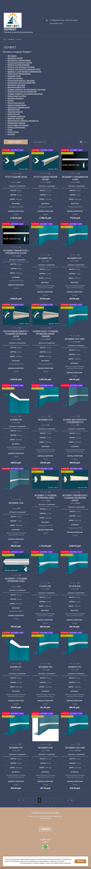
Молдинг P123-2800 (75, 747)
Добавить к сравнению (17, 186)
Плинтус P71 (74, 667)
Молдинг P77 (16, 747)
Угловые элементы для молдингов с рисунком (26, 89)
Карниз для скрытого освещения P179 (75, 420)
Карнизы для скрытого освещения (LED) (24, 69)
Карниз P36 (16, 419)
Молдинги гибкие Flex (16, 87)
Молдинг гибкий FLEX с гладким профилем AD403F (75, 498)
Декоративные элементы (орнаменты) (23, 121)
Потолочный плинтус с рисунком (21, 80)
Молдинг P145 (16, 503)
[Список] (85, 142)
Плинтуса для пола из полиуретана (22, 92)
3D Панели (12, 56)
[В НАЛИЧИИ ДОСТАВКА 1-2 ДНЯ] (75, 400)
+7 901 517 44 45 (71, 20)
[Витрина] (81, 142)
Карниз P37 (16, 667)
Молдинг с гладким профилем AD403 (45, 496)
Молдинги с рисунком (16, 85)
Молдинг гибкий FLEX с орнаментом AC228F (16, 251)
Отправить (45, 829)
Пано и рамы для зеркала (18, 125)
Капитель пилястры (16, 118)
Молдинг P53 (45, 667)
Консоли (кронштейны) (17, 105)
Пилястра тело (14, 114)
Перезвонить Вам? (56, 23)
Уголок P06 (74, 586)
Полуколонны (13, 132)
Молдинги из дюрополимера (19, 60)
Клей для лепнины (15, 78)
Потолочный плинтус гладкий (20, 63)
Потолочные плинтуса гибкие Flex (21, 83)
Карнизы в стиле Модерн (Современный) (24, 71)
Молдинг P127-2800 (74, 339)
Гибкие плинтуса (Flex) (17, 96)
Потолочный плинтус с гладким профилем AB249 (16, 334)
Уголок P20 (45, 586)
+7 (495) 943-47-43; (57, 20)
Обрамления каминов (16, 123)
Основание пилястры (16, 116)
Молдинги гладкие (15, 58)
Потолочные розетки (16, 103)
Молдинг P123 (45, 419)
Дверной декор (14, 109)
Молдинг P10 (45, 258)
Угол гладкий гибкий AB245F (45, 178)
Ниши (10, 130)
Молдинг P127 (74, 258)
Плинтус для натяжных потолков (21, 67)
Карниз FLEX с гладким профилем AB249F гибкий (45, 334)
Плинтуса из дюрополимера (19, 74)
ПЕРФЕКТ (10, 29)
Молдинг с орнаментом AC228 (75, 178)
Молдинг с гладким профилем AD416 (16, 579)
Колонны (11, 134)
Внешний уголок (14, 76)
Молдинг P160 (45, 747)
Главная (11, 39)
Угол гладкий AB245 (16, 177)
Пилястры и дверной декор (19, 107)
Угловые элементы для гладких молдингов (25, 94)
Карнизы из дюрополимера (19, 65)
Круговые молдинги (15, 98)
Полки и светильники (16, 127)
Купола (11, 100)
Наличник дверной (15, 112)
